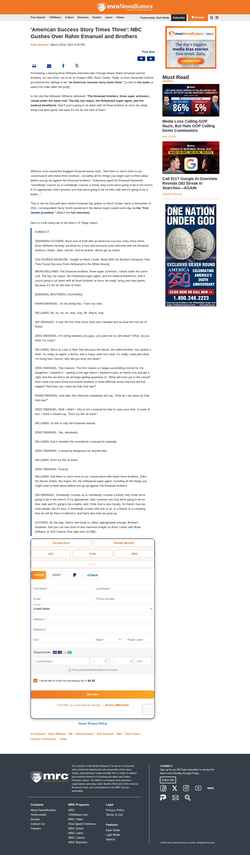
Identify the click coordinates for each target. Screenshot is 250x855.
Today (63, 738)
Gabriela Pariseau (172, 193)
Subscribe (179, 17)
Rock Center (132, 733)
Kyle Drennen (40, 44)
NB (70, 733)
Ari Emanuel (38, 733)
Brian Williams (57, 733)
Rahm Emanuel (85, 733)
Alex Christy (169, 136)
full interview (80, 212)
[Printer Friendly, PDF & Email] (49, 66)
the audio (143, 82)
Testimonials (147, 17)
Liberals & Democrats (43, 738)
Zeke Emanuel (105, 733)
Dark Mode (162, 17)
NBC (119, 733)
